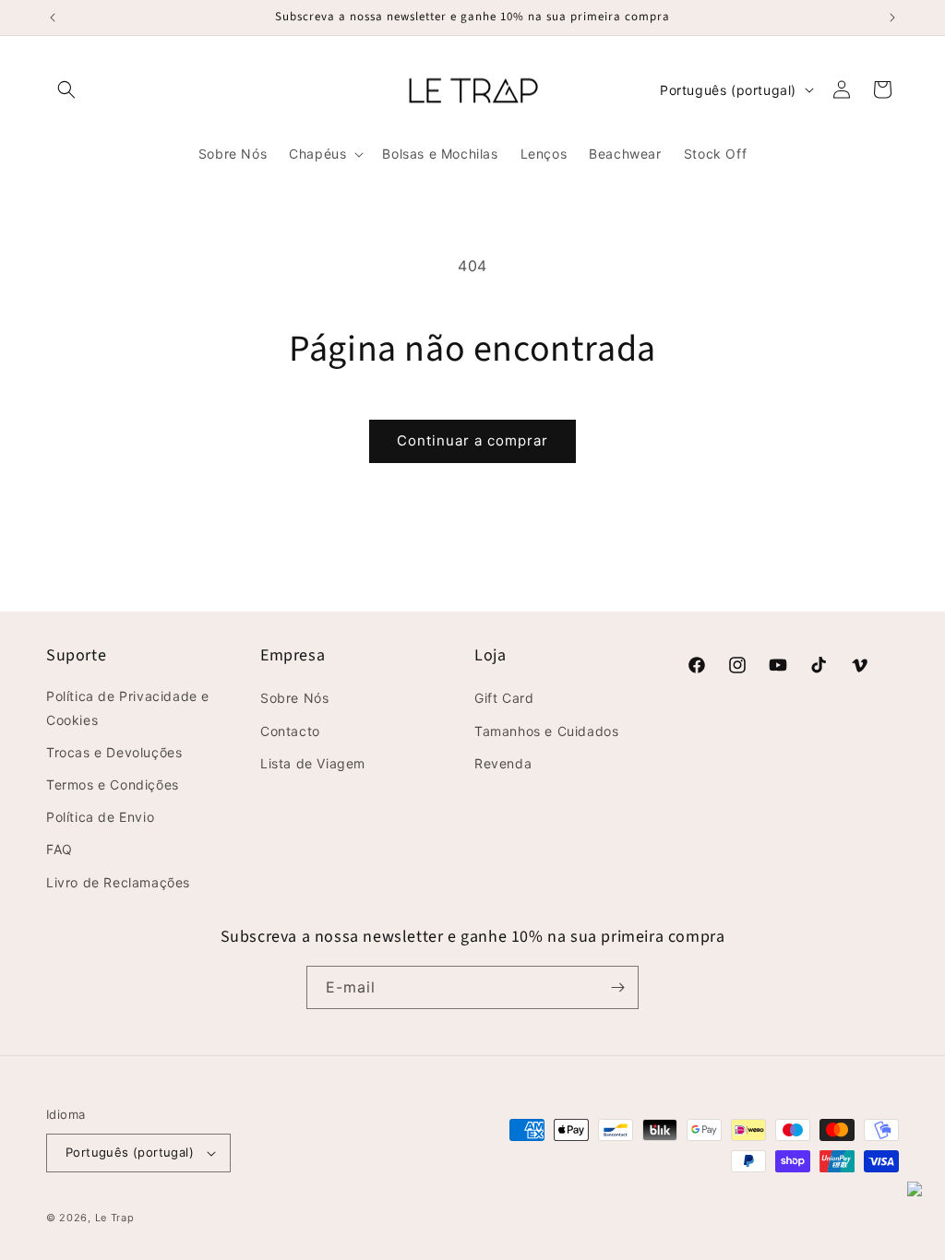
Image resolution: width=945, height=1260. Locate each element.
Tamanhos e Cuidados (546, 731)
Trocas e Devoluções (114, 752)
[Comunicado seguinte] (892, 17)
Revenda (503, 763)
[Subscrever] (617, 987)
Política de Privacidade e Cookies (127, 707)
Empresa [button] (292, 655)
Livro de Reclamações (118, 882)
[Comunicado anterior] (52, 17)
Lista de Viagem (312, 763)
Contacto (290, 731)
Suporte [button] (76, 655)
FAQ (59, 849)
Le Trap (115, 1217)
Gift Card (503, 698)
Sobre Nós (294, 698)
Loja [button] (490, 655)
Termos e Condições (112, 784)
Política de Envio (100, 817)
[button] (66, 89)
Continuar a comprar (472, 440)
